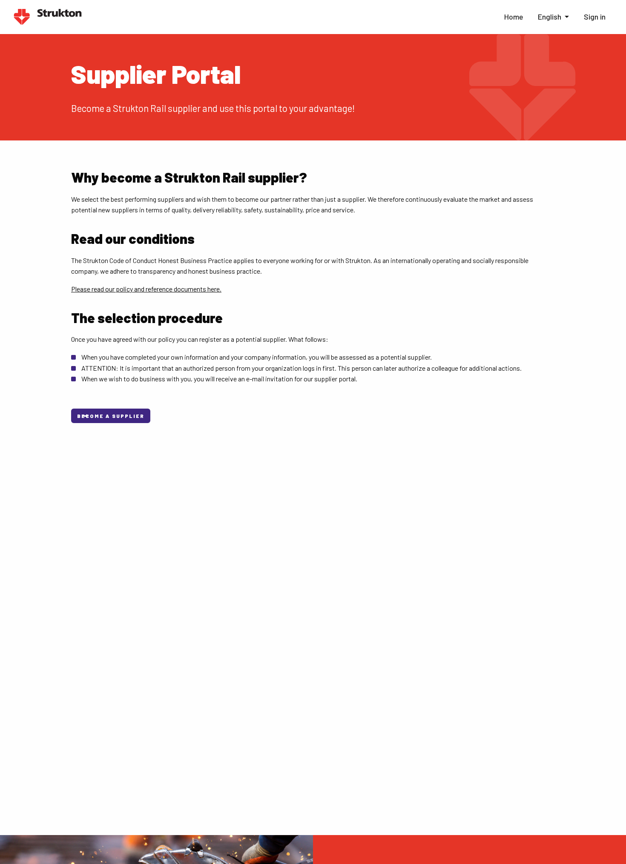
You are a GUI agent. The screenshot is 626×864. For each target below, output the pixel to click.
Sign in (595, 16)
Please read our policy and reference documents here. (146, 289)
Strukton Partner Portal (48, 17)
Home (513, 16)
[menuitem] (513, 17)
